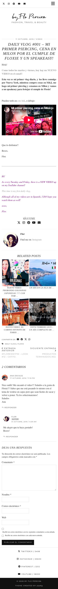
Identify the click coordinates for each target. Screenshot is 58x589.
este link (21, 100)
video (39, 39)
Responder (10, 407)
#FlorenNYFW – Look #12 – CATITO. (15, 352)
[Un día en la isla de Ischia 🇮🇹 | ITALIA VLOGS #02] (42, 272)
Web (4, 517)
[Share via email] (18, 339)
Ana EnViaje (16, 376)
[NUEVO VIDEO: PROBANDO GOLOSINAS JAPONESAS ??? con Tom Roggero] (15, 272)
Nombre (6, 494)
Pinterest (30, 567)
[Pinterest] (14, 3)
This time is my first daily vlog (16, 190)
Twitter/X (30, 551)
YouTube (30, 574)
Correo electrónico (11, 505)
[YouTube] (19, 3)
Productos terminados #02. (43, 352)
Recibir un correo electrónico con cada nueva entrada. (23, 535)
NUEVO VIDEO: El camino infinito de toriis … (14, 330)
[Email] (24, 3)
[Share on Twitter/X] (26, 339)
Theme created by (29, 586)
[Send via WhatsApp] (29, 339)
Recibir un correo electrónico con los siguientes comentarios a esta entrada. (29, 532)
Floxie (21, 344)
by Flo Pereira (29, 16)
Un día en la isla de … (41, 288)
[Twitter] (4, 3)
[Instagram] (9, 3)
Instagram (36, 239)
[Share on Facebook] (22, 339)
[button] (54, 3)
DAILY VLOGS (11, 344)
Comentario (8, 462)
